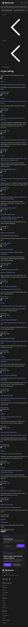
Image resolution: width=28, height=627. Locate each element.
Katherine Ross (5, 92)
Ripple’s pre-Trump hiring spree (8, 272)
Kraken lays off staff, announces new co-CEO (11, 490)
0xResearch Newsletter (6, 232)
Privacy (4, 618)
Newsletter (3, 519)
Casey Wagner (5, 296)
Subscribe (20, 545)
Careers (4, 602)
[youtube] (3, 579)
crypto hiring (6, 67)
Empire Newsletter (9, 504)
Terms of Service (6, 620)
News (4, 40)
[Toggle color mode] (25, 3)
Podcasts (4, 585)
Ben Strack (4, 149)
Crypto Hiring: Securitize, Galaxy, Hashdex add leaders (13, 306)
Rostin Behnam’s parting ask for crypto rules (11, 289)
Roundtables (5, 592)
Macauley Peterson (6, 243)
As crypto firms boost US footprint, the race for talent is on (14, 139)
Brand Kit (4, 607)
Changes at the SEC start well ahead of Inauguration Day (13, 435)
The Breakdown (4, 522)
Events (3, 590)
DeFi (12, 249)
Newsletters (5, 587)
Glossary (4, 622)
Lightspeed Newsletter (10, 214)
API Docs (4, 613)
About (3, 600)
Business (3, 81)
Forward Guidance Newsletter (11, 269)
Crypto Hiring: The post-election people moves (11, 453)
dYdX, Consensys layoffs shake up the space (11, 507)
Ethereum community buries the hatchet (10, 235)
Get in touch (17, 564)
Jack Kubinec (5, 108)
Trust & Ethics (5, 615)
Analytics (4, 594)
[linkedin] (6, 579)
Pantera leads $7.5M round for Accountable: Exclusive (13, 84)
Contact (4, 605)
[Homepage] (8, 3)
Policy (2, 175)
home (4, 14)
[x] (9, 579)
